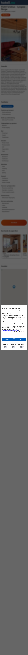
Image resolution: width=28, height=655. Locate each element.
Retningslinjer (15, 330)
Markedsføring (21, 344)
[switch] (5, 347)
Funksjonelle (5, 344)
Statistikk (13, 344)
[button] (14, 336)
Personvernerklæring (6, 330)
